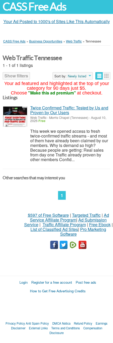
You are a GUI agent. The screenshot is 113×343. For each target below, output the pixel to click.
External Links (38, 328)
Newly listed (77, 76)
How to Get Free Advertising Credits (58, 290)
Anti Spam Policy (37, 323)
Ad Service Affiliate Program (69, 217)
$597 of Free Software (48, 215)
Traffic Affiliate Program (64, 224)
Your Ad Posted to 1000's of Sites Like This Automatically (56, 21)
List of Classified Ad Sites (54, 229)
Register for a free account (51, 282)
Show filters (16, 76)
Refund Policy (83, 323)
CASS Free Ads (34, 7)
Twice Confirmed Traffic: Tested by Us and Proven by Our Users (69, 110)
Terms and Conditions (65, 328)
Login (23, 282)
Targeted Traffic (86, 215)
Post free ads (86, 282)
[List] (99, 76)
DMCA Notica (61, 323)
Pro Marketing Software (83, 231)
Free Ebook (100, 224)
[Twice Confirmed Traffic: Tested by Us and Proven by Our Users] (15, 116)
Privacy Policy (15, 323)
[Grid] (106, 76)
